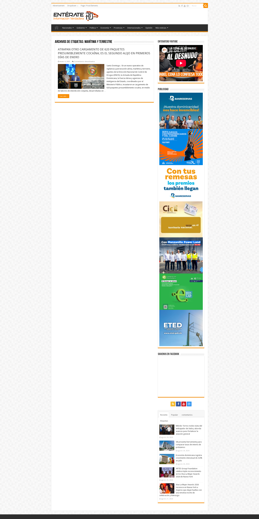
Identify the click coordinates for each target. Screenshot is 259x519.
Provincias (118, 28)
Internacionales (134, 28)
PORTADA (57, 27)
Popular (174, 415)
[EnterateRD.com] (76, 15)
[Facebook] (182, 6)
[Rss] (179, 6)
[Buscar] (205, 5)
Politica (93, 28)
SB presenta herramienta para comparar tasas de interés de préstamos (189, 444)
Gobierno (81, 28)
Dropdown (71, 6)
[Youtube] (184, 6)
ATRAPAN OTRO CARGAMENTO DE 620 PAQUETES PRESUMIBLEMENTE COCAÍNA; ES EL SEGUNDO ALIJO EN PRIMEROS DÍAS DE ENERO (104, 53)
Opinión (148, 28)
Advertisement (58, 6)
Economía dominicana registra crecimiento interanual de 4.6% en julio (189, 458)
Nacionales (67, 28)
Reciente (163, 415)
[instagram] (187, 6)
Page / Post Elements (89, 6)
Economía (105, 28)
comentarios (187, 415)
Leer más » (63, 96)
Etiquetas (164, 421)
